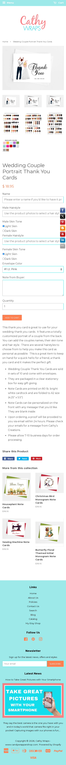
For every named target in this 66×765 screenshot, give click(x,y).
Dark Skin (10, 230)
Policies (33, 602)
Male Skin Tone (12, 221)
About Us (33, 597)
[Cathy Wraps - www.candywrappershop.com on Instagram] (40, 639)
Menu (10, 2)
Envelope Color (12, 263)
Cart (61, 2)
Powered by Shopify (50, 744)
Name (6, 193)
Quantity (8, 300)
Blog (33, 614)
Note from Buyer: (13, 277)
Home (5, 41)
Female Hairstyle (13, 235)
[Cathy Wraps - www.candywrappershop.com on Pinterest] (33, 639)
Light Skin (10, 226)
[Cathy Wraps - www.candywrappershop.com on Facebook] (26, 639)
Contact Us (33, 606)
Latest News (33, 673)
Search (33, 610)
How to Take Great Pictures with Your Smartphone (33, 679)
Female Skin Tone (13, 249)
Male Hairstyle (11, 207)
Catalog (33, 619)
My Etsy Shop (33, 623)
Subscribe (55, 664)
